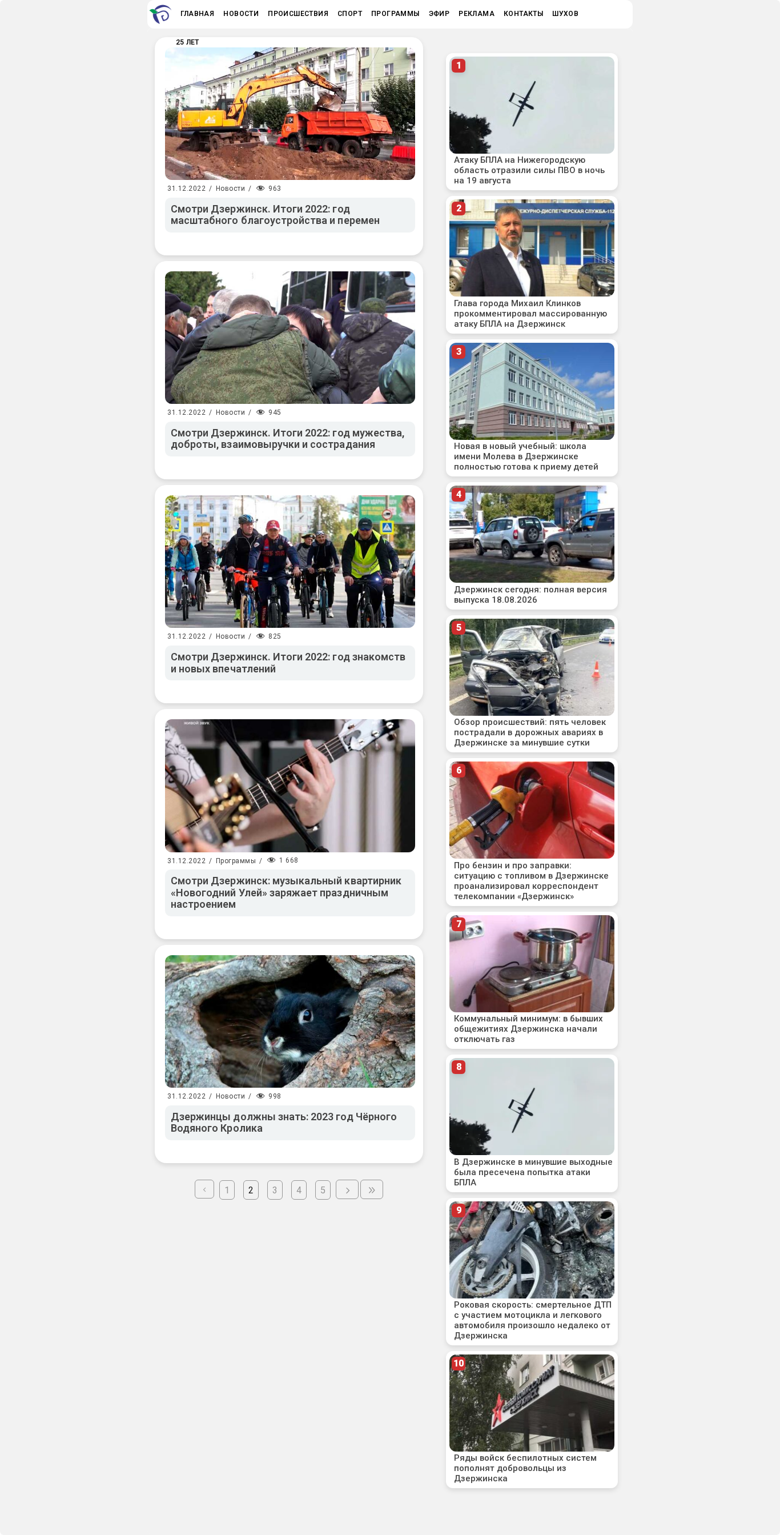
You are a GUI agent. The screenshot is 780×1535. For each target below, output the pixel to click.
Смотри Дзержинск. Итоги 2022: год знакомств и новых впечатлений (288, 663)
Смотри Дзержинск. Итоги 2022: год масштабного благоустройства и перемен (275, 215)
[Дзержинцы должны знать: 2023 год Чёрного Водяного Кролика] (290, 1021)
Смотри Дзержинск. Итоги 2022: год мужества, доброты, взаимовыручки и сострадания (287, 439)
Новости (231, 189)
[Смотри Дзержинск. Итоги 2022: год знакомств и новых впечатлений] (290, 561)
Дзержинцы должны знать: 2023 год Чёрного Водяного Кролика (284, 1123)
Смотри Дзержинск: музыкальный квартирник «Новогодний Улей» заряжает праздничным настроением (286, 892)
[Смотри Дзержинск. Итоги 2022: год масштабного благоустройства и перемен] (290, 113)
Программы (236, 861)
